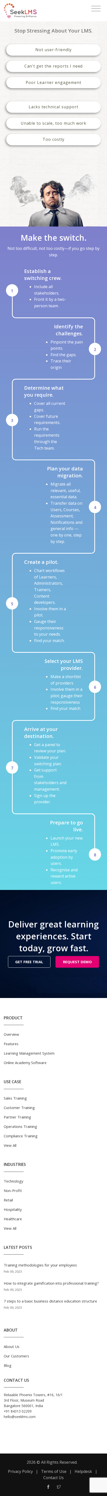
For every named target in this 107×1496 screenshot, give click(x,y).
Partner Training (17, 1116)
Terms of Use (53, 1471)
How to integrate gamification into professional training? (51, 1283)
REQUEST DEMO (77, 961)
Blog (7, 1365)
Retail (8, 1199)
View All (10, 1145)
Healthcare (13, 1218)
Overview (11, 1034)
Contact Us (53, 1477)
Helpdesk (83, 1471)
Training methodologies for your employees (40, 1265)
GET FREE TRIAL (29, 961)
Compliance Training (21, 1135)
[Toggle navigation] (96, 9)
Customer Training (19, 1107)
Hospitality (13, 1209)
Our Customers (16, 1355)
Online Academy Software (25, 1062)
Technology (13, 1181)
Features (11, 1043)
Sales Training (15, 1098)
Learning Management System (29, 1053)
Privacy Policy (20, 1471)
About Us (11, 1346)
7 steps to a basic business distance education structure (50, 1301)
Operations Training (20, 1126)
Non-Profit (13, 1190)
